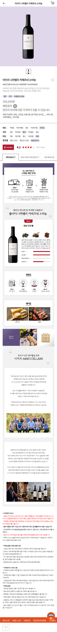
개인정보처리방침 (39, 620)
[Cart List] (52, 3)
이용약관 (27, 620)
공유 (52, 80)
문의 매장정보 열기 (15, 106)
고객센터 (52, 620)
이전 (3, 3)
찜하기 (6, 627)
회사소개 (6, 620)
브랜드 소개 (16, 620)
